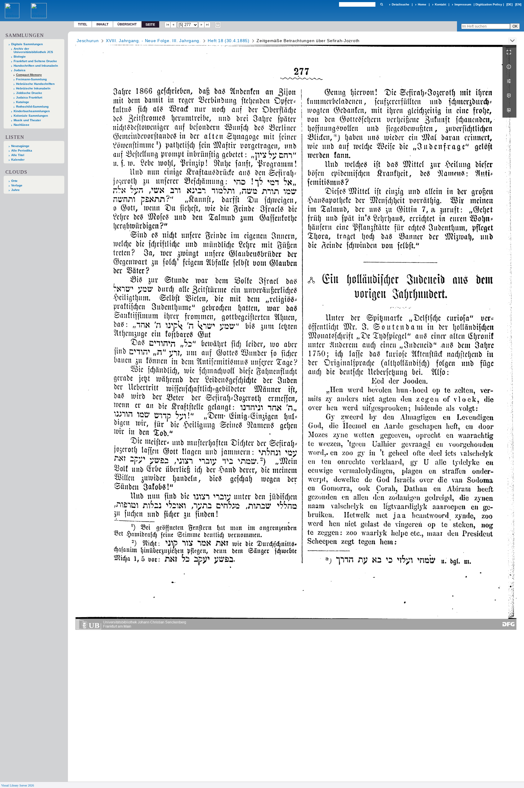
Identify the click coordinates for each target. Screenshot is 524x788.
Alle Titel (17, 155)
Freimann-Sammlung (31, 79)
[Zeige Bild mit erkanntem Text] (218, 25)
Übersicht (127, 24)
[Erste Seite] (168, 25)
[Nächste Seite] (202, 25)
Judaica (19, 70)
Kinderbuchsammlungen (32, 111)
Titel (82, 24)
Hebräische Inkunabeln (33, 88)
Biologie (20, 56)
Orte (14, 180)
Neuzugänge (20, 146)
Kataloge (22, 102)
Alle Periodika (21, 150)
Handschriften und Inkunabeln (36, 65)
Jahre (15, 190)
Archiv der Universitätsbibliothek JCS (33, 50)
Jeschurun (88, 40)
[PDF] (509, 95)
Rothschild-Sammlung (32, 106)
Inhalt (102, 24)
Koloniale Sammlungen (31, 115)
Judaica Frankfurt (29, 97)
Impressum (463, 4)
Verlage (16, 185)
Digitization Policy (488, 4)
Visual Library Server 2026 (17, 785)
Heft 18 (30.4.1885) (228, 40)
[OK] (381, 4)
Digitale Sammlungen (27, 44)
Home (422, 4)
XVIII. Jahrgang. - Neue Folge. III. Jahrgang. (153, 40)
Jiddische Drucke (29, 93)
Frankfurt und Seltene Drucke (35, 61)
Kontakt (440, 4)
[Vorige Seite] (173, 25)
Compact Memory (29, 74)
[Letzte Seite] (207, 25)
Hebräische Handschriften (35, 83)
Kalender (18, 159)
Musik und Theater (27, 120)
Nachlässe (21, 124)
